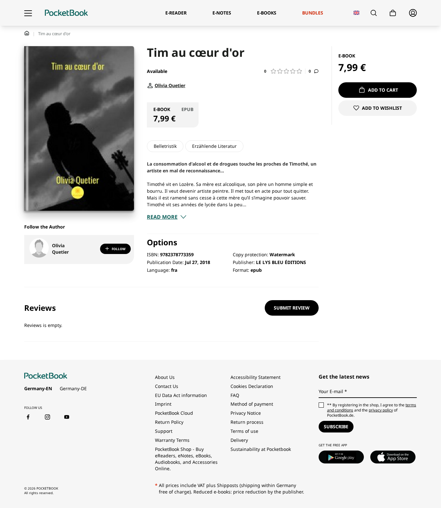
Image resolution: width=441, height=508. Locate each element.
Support (163, 431)
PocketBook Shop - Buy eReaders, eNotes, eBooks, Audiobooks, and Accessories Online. (186, 459)
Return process (247, 422)
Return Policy (169, 422)
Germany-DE (73, 388)
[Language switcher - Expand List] (357, 12)
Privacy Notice (246, 413)
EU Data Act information (181, 395)
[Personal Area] (413, 13)
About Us (165, 377)
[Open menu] (28, 12)
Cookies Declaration (252, 386)
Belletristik (165, 146)
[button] (284, 71)
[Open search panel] (374, 13)
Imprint (163, 404)
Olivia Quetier (60, 248)
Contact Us (166, 386)
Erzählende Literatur (214, 146)
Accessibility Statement (256, 377)
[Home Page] (66, 13)
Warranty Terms (172, 440)
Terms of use (244, 431)
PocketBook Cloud (174, 413)
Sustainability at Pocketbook (261, 449)
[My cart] (393, 13)
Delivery (239, 440)
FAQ (235, 395)
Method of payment (252, 404)
